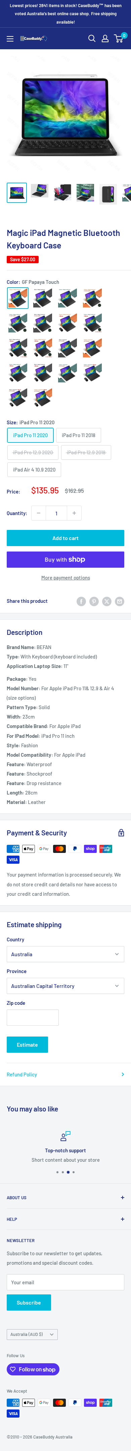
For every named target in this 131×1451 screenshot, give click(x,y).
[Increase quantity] (74, 513)
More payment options (65, 577)
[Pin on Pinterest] (94, 601)
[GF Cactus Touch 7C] (18, 323)
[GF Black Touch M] (42, 373)
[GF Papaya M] (42, 398)
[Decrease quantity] (39, 513)
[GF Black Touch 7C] (42, 323)
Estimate (27, 1044)
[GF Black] (67, 348)
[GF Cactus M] (92, 373)
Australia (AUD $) (26, 1334)
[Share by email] (119, 601)
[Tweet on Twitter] (107, 601)
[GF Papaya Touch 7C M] (42, 348)
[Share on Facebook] (81, 601)
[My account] (105, 38)
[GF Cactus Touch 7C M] (92, 323)
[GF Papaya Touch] (18, 298)
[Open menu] (10, 39)
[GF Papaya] (92, 348)
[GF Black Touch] (42, 298)
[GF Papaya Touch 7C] (92, 298)
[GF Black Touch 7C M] (18, 348)
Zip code (16, 1003)
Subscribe (29, 1302)
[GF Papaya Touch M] (67, 323)
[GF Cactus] (67, 373)
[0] (119, 38)
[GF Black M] (18, 398)
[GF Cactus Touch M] (18, 373)
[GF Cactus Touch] (67, 298)
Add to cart (65, 538)
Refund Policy (22, 1074)
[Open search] (92, 38)
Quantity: (17, 513)
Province (17, 971)
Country (15, 939)
